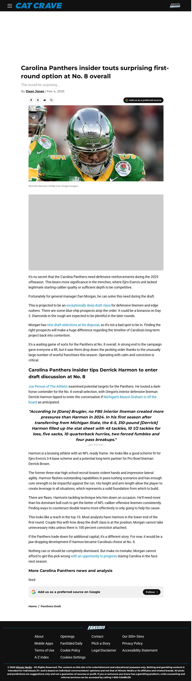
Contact (97, 636)
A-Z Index (41, 657)
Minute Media (24, 667)
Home (32, 606)
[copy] (51, 100)
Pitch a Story (101, 643)
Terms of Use (44, 650)
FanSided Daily (71, 643)
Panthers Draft (51, 606)
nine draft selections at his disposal (73, 325)
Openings (67, 636)
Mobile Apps (43, 643)
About (39, 636)
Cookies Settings (73, 657)
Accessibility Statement (140, 650)
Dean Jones (35, 91)
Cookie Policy (70, 650)
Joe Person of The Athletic (48, 386)
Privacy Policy (132, 643)
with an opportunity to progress (94, 556)
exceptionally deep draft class (88, 305)
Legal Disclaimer (104, 650)
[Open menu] (10, 5)
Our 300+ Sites (133, 636)
